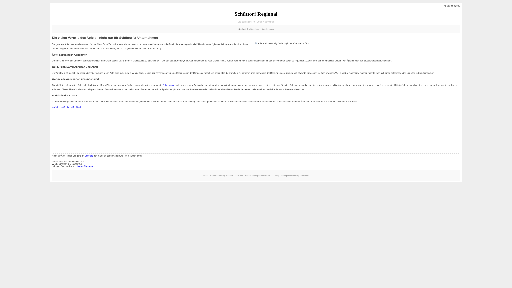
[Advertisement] (256, 131)
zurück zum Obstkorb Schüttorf (66, 107)
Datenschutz (292, 175)
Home (205, 175)
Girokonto (239, 175)
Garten (275, 175)
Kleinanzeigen (251, 175)
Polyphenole (169, 85)
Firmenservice (264, 175)
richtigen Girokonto (84, 166)
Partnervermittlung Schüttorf (221, 175)
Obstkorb (89, 156)
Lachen (282, 175)
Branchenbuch (267, 29)
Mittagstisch (254, 29)
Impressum (304, 175)
